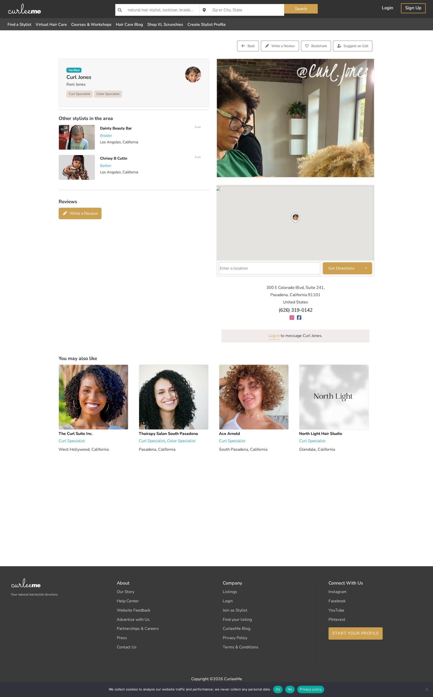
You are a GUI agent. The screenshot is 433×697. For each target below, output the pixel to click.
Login (387, 8)
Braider (106, 135)
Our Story (125, 592)
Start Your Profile (355, 633)
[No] (426, 689)
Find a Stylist (19, 24)
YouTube (336, 610)
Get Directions (341, 268)
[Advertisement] (209, 502)
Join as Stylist (235, 610)
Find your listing (237, 619)
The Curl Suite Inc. (76, 433)
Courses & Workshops (91, 24)
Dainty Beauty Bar (116, 128)
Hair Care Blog (129, 24)
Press (122, 638)
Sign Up (413, 8)
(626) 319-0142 (295, 310)
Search (301, 9)
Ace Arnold (229, 433)
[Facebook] (299, 317)
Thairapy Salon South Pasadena (168, 433)
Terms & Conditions (240, 647)
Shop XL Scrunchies (165, 24)
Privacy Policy (235, 638)
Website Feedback (133, 610)
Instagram (338, 592)
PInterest (337, 619)
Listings (230, 592)
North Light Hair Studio (320, 433)
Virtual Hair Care (51, 24)
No (290, 689)
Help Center (128, 601)
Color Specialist (108, 94)
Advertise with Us (133, 619)
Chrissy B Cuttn (113, 158)
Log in (274, 335)
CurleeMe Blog (236, 628)
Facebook (337, 601)
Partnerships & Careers (138, 628)
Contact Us (127, 647)
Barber (105, 165)
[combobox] (157, 10)
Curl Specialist (79, 94)
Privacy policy (311, 689)
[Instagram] (292, 317)
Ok (278, 689)
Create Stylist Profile (206, 24)
